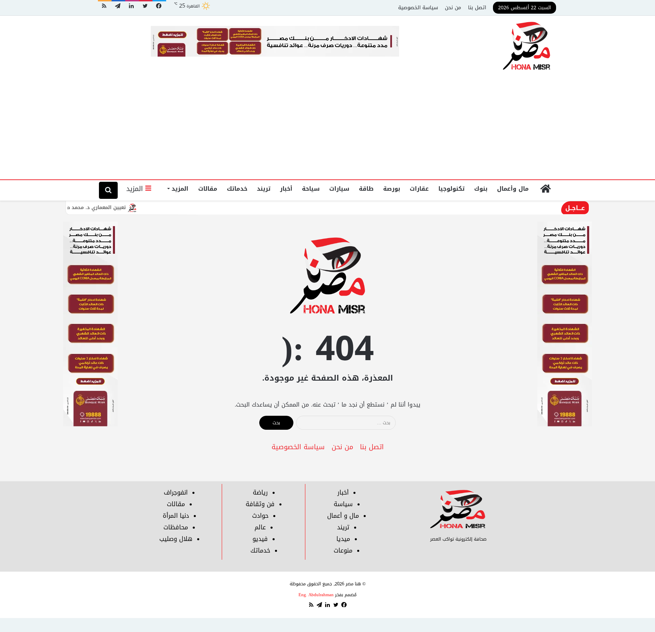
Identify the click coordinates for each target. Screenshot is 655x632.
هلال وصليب (175, 539)
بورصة (391, 188)
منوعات (343, 550)
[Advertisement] (327, 128)
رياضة (260, 492)
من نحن (453, 7)
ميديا (343, 539)
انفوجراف (176, 492)
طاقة (366, 188)
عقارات (419, 188)
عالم (260, 527)
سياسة (343, 504)
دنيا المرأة (176, 515)
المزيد (180, 188)
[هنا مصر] (527, 46)
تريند (264, 188)
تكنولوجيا (451, 188)
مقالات (207, 188)
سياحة (311, 188)
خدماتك (237, 188)
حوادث (260, 515)
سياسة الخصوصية (418, 7)
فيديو (260, 539)
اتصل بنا (477, 7)
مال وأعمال (513, 188)
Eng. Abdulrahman (316, 594)
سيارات (339, 188)
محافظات (175, 527)
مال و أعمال (343, 515)
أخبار (286, 188)
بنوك (480, 188)
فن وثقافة (260, 504)
